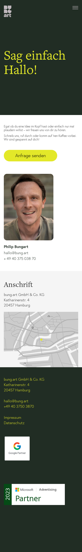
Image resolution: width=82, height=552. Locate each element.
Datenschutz (14, 423)
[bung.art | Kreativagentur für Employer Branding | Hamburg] (7, 11)
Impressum (12, 417)
